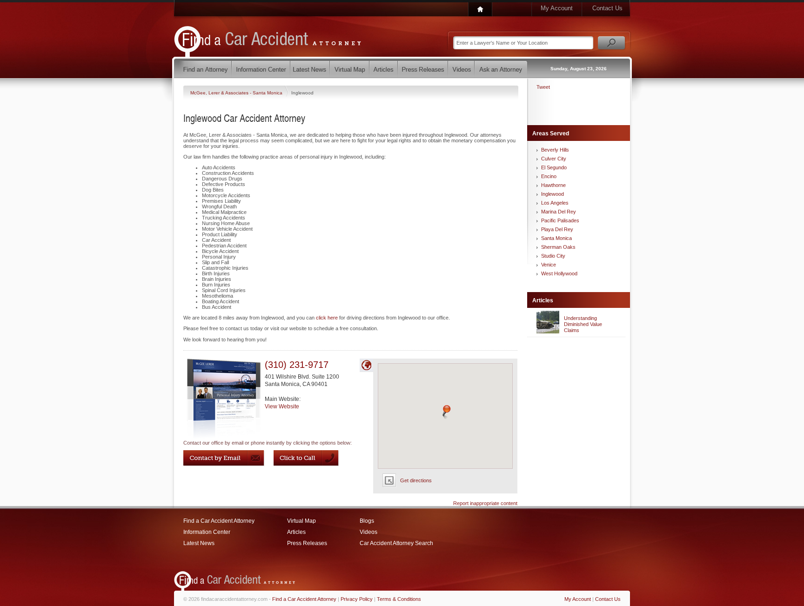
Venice (548, 264)
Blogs (367, 521)
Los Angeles (555, 203)
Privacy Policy (357, 599)
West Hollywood (559, 273)
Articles (296, 532)
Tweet (543, 87)
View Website (282, 406)
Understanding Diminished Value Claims (583, 324)
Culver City (553, 158)
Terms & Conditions (399, 599)
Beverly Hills (555, 150)
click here (327, 317)
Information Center (206, 532)
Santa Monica (556, 238)
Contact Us (607, 8)
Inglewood (552, 194)
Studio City (553, 256)
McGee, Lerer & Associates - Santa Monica (237, 92)
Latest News (198, 543)
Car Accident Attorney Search (396, 543)
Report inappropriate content (485, 503)
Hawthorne (553, 185)
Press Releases (307, 543)
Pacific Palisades (560, 220)
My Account (557, 8)
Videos (368, 532)
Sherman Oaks (558, 247)
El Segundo (554, 167)
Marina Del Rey (558, 211)
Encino (548, 176)
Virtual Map (301, 521)
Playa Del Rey (557, 229)
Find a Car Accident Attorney (219, 521)
